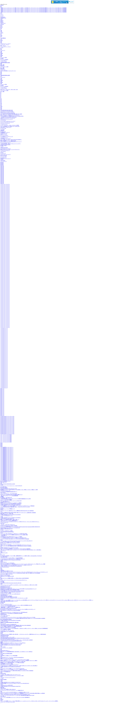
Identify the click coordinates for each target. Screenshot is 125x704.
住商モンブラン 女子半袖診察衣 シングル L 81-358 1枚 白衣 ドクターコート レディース (15, 544)
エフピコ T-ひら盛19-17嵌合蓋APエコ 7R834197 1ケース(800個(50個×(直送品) (13, 533)
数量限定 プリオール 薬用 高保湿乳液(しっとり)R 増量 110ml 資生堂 (12, 662)
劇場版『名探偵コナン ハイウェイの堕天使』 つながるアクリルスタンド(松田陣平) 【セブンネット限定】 (18, 660)
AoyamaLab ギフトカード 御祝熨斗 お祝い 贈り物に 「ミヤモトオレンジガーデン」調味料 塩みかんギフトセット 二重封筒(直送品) (23, 634)
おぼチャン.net (2, 23)
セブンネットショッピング (5, 123)
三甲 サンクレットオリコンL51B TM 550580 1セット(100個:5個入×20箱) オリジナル (14, 692)
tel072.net (1, 22)
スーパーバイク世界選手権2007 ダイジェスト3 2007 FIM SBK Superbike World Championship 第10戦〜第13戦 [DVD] (20, 526)
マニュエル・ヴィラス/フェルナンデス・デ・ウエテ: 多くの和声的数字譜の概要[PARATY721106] (17, 695)
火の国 (1, 654)
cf (0, 37)
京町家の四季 (2, 602)
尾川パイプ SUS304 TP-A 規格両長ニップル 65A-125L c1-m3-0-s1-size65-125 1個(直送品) (15, 548)
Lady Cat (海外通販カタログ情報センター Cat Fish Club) (9, 126)
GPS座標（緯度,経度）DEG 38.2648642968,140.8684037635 (10, 591)
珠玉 (1, 28)
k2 (0, 29)
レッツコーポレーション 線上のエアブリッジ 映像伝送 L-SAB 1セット (12, 558)
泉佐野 (1, 55)
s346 (1, 30)
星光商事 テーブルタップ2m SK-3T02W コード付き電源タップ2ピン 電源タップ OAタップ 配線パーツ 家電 (19, 489)
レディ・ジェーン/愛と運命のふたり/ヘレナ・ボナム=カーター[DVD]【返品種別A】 (15, 697)
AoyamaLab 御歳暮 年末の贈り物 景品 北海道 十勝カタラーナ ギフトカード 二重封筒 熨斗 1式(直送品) (18, 512)
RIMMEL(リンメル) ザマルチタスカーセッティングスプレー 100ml (12, 675)
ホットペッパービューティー (5, 142)
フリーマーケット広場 (4, 66)
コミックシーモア (3, 156)
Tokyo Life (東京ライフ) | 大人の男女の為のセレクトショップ (10, 141)
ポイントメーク (3, 623)
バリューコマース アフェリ (5, 46)
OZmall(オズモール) (3, 133)
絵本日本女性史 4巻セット (5, 650)
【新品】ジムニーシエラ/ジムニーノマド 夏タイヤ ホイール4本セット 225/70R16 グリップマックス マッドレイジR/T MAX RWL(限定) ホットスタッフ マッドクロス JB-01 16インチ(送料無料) (33, 7)
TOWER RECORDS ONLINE (5, 144)
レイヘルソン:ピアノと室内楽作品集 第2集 (7, 606)
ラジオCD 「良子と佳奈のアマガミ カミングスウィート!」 (10, 674)
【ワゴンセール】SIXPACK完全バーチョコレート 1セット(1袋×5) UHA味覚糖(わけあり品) (16, 605)
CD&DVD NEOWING (4, 147)
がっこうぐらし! (3, 543)
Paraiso (1, 539)
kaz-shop (1, 507)
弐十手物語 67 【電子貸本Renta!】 (6, 497)
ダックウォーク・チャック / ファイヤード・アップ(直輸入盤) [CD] (12, 690)
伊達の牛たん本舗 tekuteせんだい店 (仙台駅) (8, 627)
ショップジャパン (3, 161)
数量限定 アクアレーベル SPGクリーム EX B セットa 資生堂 (10, 502)
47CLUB (1, 152)
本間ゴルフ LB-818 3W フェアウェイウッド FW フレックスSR (11, 643)
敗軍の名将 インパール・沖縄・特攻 (6, 513)
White (1, 551)
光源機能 (2, 496)
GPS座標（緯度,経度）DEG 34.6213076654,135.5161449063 (10, 620)
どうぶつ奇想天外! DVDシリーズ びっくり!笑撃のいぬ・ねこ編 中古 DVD (13, 537)
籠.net (1, 25)
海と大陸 (2, 603)
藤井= (1, 611)
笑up (1, 39)
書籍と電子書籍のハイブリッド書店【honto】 (8, 140)
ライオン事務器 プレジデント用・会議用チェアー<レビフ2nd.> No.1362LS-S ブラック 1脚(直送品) (17, 505)
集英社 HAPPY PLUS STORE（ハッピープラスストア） (10, 149)
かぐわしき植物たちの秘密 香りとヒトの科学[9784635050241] (11, 626)
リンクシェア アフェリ (4, 44)
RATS (1, 672)
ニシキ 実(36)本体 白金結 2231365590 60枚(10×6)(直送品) (10, 541)
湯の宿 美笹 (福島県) (4, 487)
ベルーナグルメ (3, 151)
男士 (1, 568)
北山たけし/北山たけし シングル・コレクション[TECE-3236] (10, 500)
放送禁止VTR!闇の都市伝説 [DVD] (6, 528)
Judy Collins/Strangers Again (7, 531)
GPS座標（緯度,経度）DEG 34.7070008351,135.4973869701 (10, 517)
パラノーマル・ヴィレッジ (5, 615)
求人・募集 (2, 67)
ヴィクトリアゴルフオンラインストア (7, 122)
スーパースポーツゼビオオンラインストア (7, 121)
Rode (1, 648)
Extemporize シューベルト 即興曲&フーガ (7, 508)
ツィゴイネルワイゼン (4, 621)
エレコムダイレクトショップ (5, 148)
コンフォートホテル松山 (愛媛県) (6, 499)
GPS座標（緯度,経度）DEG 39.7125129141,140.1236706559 (10, 514)
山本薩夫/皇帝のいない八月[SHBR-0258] (7, 631)
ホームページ (2, 50)
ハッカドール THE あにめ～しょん (6, 515)
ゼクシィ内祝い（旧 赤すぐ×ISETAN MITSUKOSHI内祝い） (11, 139)
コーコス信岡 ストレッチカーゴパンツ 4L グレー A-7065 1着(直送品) (12, 590)
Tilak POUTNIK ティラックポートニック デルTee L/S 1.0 (10, 527)
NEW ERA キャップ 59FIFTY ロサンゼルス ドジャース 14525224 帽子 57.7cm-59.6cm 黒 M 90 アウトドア (18, 588)
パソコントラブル (3, 61)
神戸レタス (2, 388)
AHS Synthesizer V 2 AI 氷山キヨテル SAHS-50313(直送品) (10, 610)
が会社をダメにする (3, 552)
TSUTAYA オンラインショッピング (6, 119)
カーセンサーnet (3, 128)
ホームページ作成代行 (4, 59)
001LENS (2, 162)
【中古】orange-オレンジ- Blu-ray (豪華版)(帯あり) (9, 520)
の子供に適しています (4, 636)
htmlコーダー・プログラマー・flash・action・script (9, 89)
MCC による (2, 554)
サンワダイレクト (3, 157)
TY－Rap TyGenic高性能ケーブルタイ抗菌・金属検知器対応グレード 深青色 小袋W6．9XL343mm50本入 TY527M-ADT (21, 555)
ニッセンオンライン (3, 124)
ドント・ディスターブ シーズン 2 (6, 604)
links (1, 71)
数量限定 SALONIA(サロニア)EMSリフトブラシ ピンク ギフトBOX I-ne (12, 642)
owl (1, 34)
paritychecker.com (3, 17)
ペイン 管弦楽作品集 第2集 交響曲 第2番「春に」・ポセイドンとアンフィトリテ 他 (14, 506)
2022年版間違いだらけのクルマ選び (6, 663)
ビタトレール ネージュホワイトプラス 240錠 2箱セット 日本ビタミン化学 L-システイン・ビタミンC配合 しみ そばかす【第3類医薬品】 (24, 628)
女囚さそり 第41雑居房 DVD (5, 671)
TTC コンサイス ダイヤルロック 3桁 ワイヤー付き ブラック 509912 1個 (12, 661)
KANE (1, 633)
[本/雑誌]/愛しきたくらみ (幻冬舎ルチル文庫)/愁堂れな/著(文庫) (11, 613)
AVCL (1, 511)
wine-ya (1, 684)
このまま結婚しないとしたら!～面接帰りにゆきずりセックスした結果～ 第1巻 (14, 534)
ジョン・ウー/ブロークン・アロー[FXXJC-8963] (8, 493)
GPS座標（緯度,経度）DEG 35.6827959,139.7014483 (9, 547)
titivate (1, 442)
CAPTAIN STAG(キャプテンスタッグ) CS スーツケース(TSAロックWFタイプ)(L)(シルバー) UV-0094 (17, 617)
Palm (1, 691)
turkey (1, 35)
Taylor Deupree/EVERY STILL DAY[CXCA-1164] (8, 488)
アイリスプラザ (3, 120)
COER (1, 680)
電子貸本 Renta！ (3, 145)
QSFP (1, 667)
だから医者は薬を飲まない (5, 501)
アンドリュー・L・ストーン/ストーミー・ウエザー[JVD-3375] (11, 485)
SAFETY (1, 699)
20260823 (2, 5)
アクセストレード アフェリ (5, 43)
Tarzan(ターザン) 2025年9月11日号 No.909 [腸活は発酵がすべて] (11, 494)
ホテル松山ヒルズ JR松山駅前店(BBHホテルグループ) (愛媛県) (11, 536)
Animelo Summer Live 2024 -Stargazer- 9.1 (7, 518)
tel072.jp (1, 21)
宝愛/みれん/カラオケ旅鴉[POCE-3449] (7, 576)
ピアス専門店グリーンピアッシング (6, 136)
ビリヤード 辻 (2, 69)
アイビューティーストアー (5, 184)
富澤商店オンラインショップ (5, 158)
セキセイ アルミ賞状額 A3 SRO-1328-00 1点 (8, 689)
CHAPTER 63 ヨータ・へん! (5, 490)
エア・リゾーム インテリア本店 (6, 434)
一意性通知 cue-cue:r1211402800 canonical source (8, 117)
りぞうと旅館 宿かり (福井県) (5, 629)
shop (1, 41)
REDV (1, 676)
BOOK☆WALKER (3, 155)
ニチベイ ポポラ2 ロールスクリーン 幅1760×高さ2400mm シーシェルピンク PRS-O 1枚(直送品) (16, 670)
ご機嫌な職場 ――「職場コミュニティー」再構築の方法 (10, 607)
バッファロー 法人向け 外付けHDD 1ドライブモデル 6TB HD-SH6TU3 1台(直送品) (14, 538)
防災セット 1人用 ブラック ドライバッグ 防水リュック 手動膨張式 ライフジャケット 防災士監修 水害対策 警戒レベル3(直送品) (22, 693)
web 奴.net (2, 24)
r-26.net (1, 18)
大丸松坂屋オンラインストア (5, 138)
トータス (2, 678)
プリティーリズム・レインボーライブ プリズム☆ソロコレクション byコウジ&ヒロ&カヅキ (16, 540)
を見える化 (2, 523)
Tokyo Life (2, 165)
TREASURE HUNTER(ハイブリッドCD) (7, 637)
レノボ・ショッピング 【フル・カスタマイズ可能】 (9, 125)
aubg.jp (1, 40)
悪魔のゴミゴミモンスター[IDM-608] (6, 658)
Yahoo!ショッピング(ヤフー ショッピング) (7, 118)
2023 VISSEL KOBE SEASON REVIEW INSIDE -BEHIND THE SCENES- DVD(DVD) (14, 638)
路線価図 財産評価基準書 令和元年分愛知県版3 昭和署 (9, 589)
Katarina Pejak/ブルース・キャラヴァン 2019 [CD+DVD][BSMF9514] (12, 657)
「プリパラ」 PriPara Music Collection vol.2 (7, 524)
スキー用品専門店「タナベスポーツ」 (7, 447)
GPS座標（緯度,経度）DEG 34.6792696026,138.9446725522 (10, 686)
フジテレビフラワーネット (5, 150)
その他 (1, 516)
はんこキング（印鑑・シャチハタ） (6, 574)
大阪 (1, 51)
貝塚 (1, 54)
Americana (2, 570)
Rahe (1, 645)
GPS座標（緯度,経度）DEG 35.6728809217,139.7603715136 (10, 682)
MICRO (1, 509)
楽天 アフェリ (3, 45)
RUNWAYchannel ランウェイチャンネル (7, 416)
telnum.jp (1, 20)
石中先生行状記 (3, 673)
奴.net (1, 26)
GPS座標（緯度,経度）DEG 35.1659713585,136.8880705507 (10, 504)
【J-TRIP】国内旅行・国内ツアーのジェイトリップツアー (10, 143)
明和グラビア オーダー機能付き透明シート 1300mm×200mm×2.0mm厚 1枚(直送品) (14, 578)
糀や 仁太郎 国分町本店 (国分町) (6, 619)
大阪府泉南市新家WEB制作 (5, 62)
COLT (1, 681)
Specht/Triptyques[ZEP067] (4, 635)
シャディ (2, 146)
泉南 (1, 56)
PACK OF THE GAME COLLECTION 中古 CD (8, 608)
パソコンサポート (3, 60)
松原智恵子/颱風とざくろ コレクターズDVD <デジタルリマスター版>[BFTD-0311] (14, 683)
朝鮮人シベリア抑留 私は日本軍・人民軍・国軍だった (9, 519)
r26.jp (1, 19)
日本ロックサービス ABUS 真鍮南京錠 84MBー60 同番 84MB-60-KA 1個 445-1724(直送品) (15, 545)
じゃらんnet (2, 129)
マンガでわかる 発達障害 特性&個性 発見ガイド (8, 491)
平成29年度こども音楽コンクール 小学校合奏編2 (8, 655)
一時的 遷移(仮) (3, 38)
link (1, 48)
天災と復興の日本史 (3, 556)
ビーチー (2, 529)
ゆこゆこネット (3, 131)
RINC (1, 656)
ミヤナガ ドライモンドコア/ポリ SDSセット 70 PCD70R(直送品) (11, 557)
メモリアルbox (2, 646)
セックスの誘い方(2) (4, 616)
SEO (1, 49)
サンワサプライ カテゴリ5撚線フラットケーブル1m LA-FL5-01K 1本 (12, 668)
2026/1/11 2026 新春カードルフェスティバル (8, 70)
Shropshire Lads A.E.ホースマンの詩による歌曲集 (8, 525)
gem (1, 33)
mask (1, 36)
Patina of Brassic (3, 492)
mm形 (1, 569)
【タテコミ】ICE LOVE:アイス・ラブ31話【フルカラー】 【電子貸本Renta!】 (14, 612)
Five (1, 546)
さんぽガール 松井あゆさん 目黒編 (6, 530)
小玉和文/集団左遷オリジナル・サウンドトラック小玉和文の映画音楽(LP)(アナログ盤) (15, 498)
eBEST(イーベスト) (3, 134)
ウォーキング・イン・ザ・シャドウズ (7, 630)
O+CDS (1, 484)
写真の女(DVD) (3, 688)
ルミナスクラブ (3, 153)
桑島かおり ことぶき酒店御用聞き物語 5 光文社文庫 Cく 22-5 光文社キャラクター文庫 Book (16, 651)
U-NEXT (1, 159)
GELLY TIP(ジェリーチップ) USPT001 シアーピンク (9, 664)
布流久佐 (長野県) (3, 679)
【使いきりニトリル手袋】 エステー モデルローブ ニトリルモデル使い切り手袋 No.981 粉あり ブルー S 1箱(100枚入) (20, 549)
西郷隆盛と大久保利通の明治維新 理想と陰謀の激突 (9, 622)
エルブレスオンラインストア (5, 154)
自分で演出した (3, 696)
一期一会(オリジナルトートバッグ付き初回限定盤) (9, 495)
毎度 (1, 63)
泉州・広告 (2, 64)
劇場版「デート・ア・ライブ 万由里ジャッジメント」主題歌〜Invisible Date (13, 669)
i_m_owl (1, 32)
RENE (1, 652)
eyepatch (1, 632)
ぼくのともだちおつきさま (5, 575)
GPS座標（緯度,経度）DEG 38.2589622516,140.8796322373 (10, 666)
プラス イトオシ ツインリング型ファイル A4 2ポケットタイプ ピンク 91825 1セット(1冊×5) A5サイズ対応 (18, 584)
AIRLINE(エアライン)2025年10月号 (6, 685)
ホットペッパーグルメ (4, 135)
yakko (1, 31)
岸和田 (1, 53)
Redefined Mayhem (3, 614)
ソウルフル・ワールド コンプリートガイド (7, 677)
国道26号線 (2, 65)
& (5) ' (1, 579)
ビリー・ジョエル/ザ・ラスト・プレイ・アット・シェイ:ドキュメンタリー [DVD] (14, 659)
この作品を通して (3, 535)
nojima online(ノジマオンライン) (5, 127)
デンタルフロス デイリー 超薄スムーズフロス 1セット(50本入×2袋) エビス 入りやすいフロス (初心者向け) (18, 665)
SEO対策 (1, 58)
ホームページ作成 (3, 57)
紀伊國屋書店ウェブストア (5, 132)
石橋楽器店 (2, 130)
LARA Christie (2, 160)
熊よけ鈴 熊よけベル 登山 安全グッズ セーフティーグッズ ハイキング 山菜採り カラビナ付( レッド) (17, 609)
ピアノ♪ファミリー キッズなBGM (6, 647)
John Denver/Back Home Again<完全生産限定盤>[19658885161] (10, 503)
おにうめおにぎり (3, 486)
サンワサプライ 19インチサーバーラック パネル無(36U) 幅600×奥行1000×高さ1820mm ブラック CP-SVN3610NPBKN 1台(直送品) (22, 618)
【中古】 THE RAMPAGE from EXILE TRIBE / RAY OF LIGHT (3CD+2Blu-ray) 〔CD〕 (15, 694)
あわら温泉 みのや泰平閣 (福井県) (6, 653)
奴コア (1, 27)
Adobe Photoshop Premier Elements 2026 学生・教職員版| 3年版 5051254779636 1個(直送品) (15, 625)
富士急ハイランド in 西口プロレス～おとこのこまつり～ (10, 542)
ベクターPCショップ (4, 137)
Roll (1, 649)
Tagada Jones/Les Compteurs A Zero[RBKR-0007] (8, 624)
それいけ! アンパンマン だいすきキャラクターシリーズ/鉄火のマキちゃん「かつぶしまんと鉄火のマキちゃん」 (20, 521)
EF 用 (1, 583)
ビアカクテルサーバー (4, 522)
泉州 (1, 52)
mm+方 (1, 532)
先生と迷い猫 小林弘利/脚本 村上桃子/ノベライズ (9, 601)
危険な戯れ (2, 687)
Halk (1, 698)
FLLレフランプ (3, 550)
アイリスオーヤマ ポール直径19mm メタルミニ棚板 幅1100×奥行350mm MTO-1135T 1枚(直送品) (17, 510)
